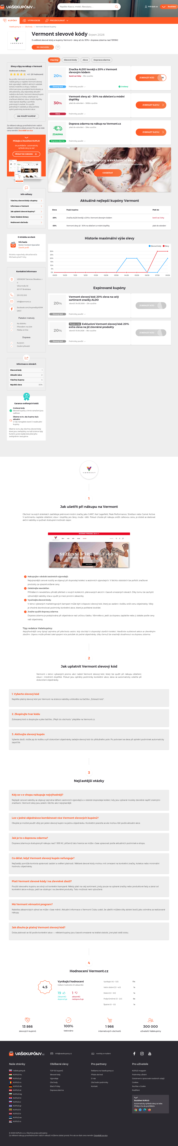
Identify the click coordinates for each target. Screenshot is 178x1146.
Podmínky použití (76, 87)
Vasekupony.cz (15, 27)
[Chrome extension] (136, 1110)
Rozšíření (136, 1090)
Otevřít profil (23, 248)
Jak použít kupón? (26, 116)
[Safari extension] (140, 1110)
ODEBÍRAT (107, 173)
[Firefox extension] (149, 1110)
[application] (109, 260)
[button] (155, 246)
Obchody (28, 27)
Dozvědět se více (25, 130)
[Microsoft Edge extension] (145, 1110)
